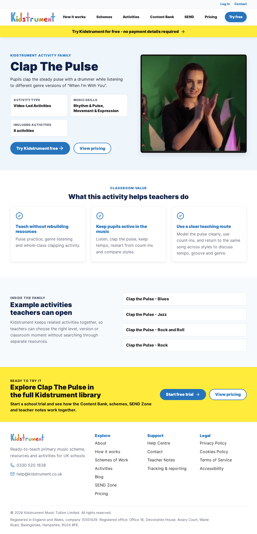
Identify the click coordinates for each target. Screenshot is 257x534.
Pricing (211, 17)
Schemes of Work (111, 459)
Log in (225, 4)
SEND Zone (106, 485)
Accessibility (212, 468)
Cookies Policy (214, 451)
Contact (240, 4)
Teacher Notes (161, 459)
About (100, 443)
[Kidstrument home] (33, 17)
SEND (189, 17)
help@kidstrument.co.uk (39, 473)
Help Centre (158, 443)
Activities (131, 17)
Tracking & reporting (166, 468)
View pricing (92, 148)
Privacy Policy (213, 443)
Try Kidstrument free (37, 148)
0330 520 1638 (31, 465)
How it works (74, 17)
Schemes (104, 17)
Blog (99, 476)
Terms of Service (216, 459)
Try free (235, 17)
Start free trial (180, 394)
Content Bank (162, 17)
